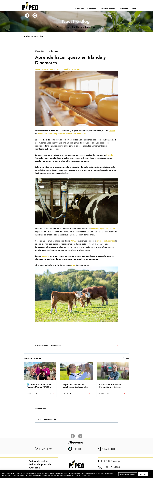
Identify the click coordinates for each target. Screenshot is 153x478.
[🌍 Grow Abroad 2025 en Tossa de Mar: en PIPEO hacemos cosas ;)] (40, 371)
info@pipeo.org (112, 461)
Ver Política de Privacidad (81, 475)
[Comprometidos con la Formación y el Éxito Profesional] (113, 371)
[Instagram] (80, 436)
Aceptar (143, 474)
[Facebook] (73, 436)
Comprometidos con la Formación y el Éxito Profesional (110, 385)
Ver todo (126, 358)
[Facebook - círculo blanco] (27, 15)
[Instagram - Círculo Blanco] (34, 15)
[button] (92, 8)
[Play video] (76, 201)
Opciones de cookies (127, 474)
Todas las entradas (33, 36)
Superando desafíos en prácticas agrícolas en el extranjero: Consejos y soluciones (74, 385)
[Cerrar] (150, 474)
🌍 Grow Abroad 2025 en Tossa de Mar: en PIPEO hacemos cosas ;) (39, 385)
